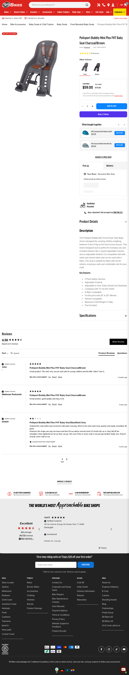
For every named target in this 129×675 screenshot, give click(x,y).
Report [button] (54, 377)
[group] (15, 340)
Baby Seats (62, 24)
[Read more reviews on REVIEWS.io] (26, 539)
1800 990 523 (118, 212)
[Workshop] (98, 4)
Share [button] (60, 377)
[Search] (86, 4)
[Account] (113, 4)
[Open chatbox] (123, 669)
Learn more (119, 96)
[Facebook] (101, 649)
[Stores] (108, 4)
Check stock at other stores (95, 179)
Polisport (87, 47)
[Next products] (124, 125)
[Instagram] (109, 649)
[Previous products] (119, 125)
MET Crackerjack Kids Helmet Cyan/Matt (102, 132)
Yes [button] (49, 377)
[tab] (107, 354)
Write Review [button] (118, 342)
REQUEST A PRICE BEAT (103, 157)
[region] (75, 529)
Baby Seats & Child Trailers (41, 24)
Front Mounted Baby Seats (82, 24)
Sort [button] (4, 353)
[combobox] (59, 5)
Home (4, 24)
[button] (103, 53)
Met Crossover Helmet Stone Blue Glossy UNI (102, 144)
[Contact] (103, 4)
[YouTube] (124, 649)
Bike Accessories (18, 24)
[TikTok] (117, 649)
